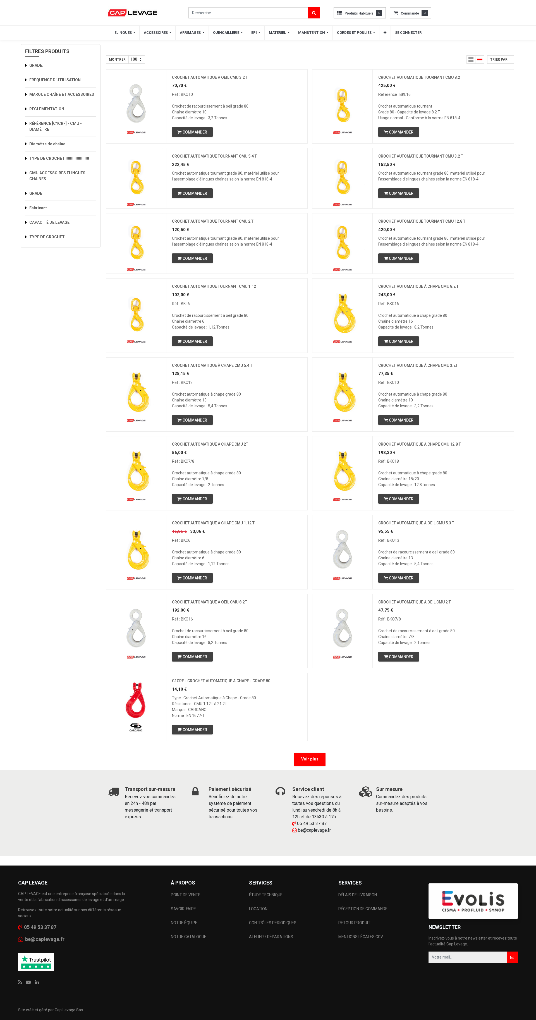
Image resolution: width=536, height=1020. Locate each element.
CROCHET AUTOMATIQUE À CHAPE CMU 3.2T (418, 365)
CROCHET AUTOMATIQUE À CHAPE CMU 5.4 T (212, 365)
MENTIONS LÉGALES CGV (360, 937)
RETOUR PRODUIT (354, 923)
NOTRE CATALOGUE (188, 937)
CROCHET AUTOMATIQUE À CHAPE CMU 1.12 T (213, 523)
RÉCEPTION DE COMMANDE (362, 909)
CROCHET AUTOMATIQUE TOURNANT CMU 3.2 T (420, 156)
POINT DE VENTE (185, 895)
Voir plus (310, 759)
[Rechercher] (314, 12)
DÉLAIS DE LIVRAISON (358, 895)
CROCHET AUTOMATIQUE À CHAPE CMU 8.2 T (418, 286)
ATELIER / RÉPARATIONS (271, 937)
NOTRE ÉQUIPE (184, 923)
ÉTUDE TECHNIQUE (266, 895)
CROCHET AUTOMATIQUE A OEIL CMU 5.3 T (416, 523)
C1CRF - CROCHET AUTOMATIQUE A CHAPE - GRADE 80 (221, 681)
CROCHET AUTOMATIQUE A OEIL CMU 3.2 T (210, 77)
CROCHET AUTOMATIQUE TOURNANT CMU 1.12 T (215, 286)
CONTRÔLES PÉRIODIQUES (272, 923)
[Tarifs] (470, 59)
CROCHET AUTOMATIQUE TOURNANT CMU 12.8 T (421, 221)
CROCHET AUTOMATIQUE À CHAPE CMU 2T (210, 444)
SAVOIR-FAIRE (183, 909)
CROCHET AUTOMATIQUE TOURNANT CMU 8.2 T (420, 77)
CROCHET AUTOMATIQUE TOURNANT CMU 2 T (212, 221)
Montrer (117, 59)
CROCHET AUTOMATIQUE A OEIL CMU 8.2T (209, 602)
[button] (385, 33)
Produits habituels (359, 13)
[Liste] (479, 59)
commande (410, 13)
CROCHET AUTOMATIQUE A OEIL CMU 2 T (414, 602)
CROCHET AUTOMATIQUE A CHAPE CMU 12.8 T (419, 444)
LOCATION (258, 909)
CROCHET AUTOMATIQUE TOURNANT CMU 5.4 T (214, 156)
